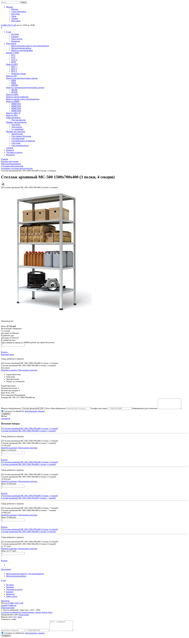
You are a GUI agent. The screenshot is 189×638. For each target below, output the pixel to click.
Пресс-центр (16, 39)
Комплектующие (18, 73)
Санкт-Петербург (18, 11)
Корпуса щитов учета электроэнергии (22, 99)
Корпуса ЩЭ (11, 115)
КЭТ (13, 57)
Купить (4, 352)
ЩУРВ (14, 90)
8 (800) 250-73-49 (8, 25)
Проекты (10, 150)
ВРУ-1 (14, 67)
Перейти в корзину (9, 370)
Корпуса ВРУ (12, 64)
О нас (8, 32)
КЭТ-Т (14, 60)
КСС (13, 55)
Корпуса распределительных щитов (22, 78)
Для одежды (16, 127)
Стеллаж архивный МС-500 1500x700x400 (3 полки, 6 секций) (28, 464)
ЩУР (13, 62)
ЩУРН (14, 92)
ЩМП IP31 (16, 104)
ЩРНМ (14, 85)
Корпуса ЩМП (12, 101)
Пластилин (24, 615)
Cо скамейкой (17, 129)
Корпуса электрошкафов (22, 50)
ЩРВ (13, 80)
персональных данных (35, 411)
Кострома (15, 14)
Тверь (13, 16)
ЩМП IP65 (16, 108)
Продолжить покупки (27, 370)
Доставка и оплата (14, 152)
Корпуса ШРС (12, 94)
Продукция (11, 43)
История (15, 34)
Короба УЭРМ (12, 53)
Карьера (14, 36)
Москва (9, 7)
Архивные (5, 418)
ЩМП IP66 (16, 111)
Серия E (9, 148)
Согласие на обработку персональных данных (21, 612)
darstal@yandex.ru (8, 605)
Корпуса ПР (11, 76)
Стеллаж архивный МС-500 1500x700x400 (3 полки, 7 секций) (28, 498)
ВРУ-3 (14, 71)
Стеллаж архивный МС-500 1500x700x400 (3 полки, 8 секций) (28, 531)
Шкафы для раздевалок (16, 122)
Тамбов (14, 18)
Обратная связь (7, 608)
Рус (15, 617)
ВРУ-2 (14, 69)
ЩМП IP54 (16, 106)
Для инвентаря (17, 138)
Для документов (18, 120)
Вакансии (15, 41)
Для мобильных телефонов (23, 141)
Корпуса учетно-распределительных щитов (25, 87)
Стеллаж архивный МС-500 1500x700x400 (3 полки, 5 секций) (28, 431)
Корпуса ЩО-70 (13, 113)
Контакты (10, 155)
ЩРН (13, 83)
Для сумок (15, 143)
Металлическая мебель (21, 48)
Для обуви (15, 124)
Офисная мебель (13, 118)
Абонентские (17, 134)
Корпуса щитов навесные (17, 97)
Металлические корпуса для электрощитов (30, 46)
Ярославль (16, 21)
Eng (19, 617)
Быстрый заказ (7, 354)
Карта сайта (47, 612)
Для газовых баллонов (21, 136)
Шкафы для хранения (15, 131)
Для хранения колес (20, 145)
